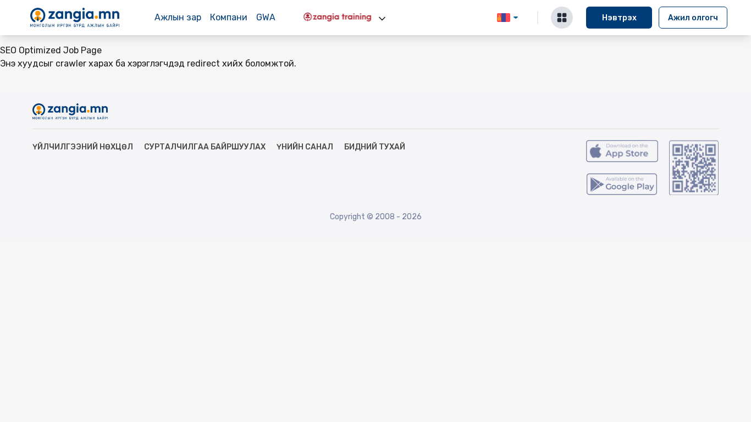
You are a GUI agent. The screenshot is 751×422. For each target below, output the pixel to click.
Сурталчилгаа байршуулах (205, 147)
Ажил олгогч (693, 18)
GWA (265, 17)
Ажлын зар (177, 17)
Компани (228, 17)
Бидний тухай (374, 147)
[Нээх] (382, 18)
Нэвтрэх (619, 18)
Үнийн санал (305, 147)
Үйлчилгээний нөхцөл (82, 147)
